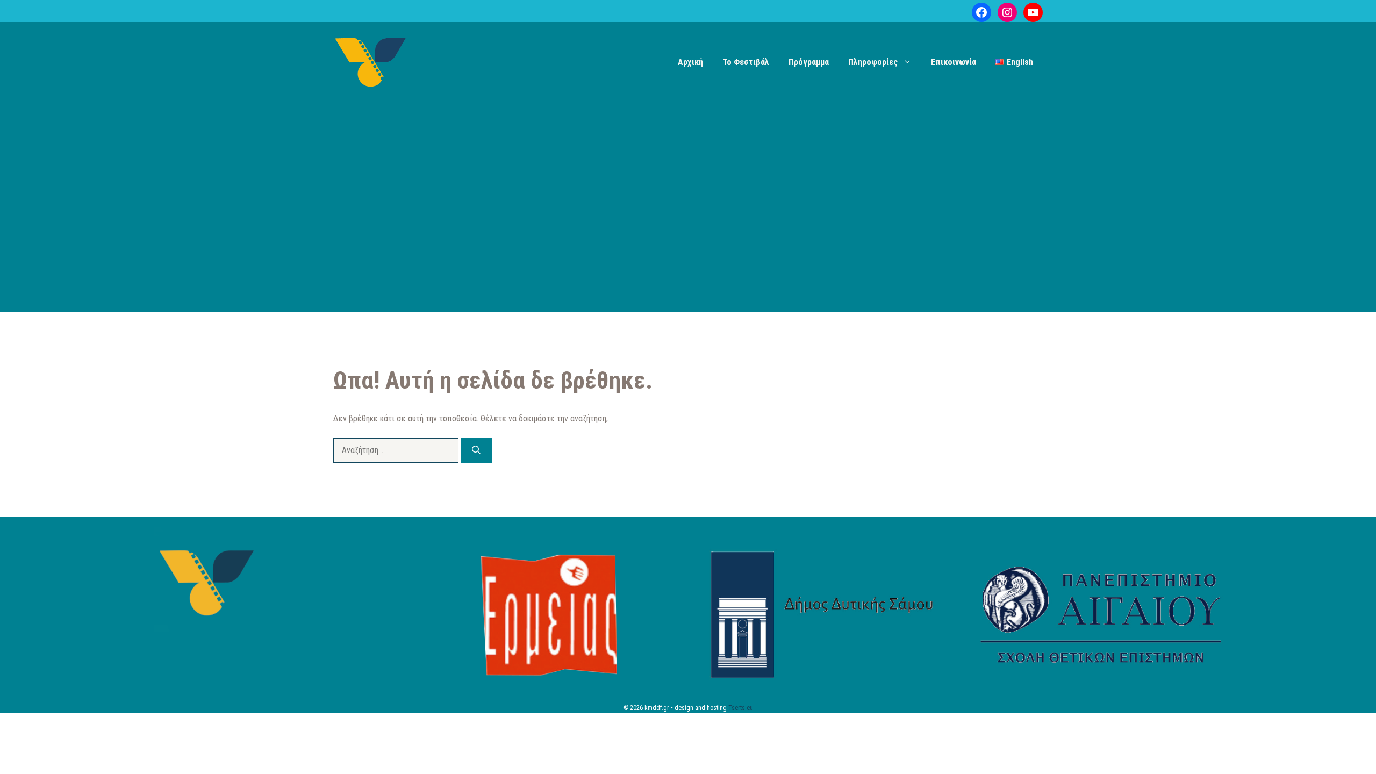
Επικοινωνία (953, 62)
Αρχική (690, 62)
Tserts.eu (740, 708)
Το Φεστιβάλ (745, 62)
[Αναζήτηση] (476, 450)
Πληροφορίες (873, 62)
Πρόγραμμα (809, 62)
